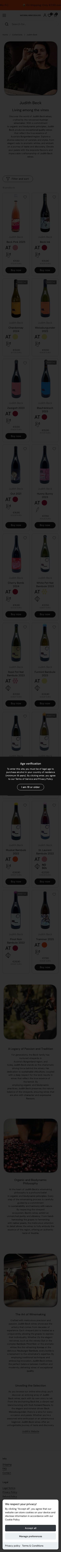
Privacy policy (12, 1545)
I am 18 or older (30, 787)
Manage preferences (30, 1536)
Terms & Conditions (32, 1545)
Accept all (30, 1528)
